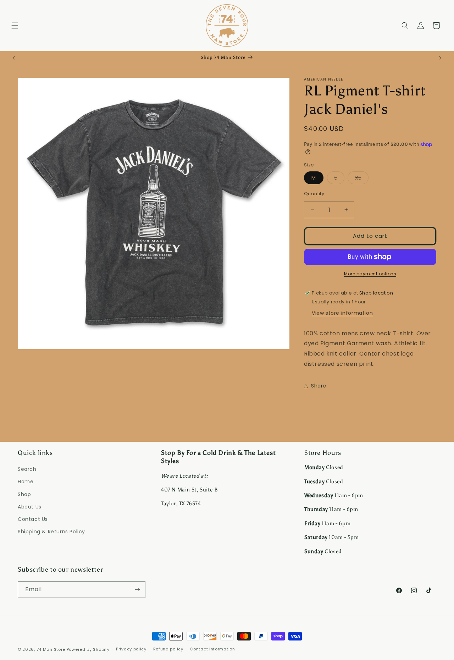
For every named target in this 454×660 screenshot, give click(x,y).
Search (27, 469)
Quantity (314, 193)
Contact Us (33, 519)
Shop (24, 494)
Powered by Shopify (88, 649)
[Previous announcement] (14, 58)
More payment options (370, 274)
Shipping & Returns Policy (51, 531)
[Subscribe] (137, 589)
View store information (342, 313)
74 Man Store (51, 649)
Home (25, 481)
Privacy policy (131, 649)
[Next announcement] (440, 58)
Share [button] (318, 385)
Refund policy (168, 649)
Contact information (212, 649)
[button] (15, 25)
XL (362, 179)
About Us (29, 506)
